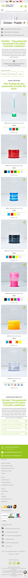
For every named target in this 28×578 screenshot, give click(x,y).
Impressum (11, 554)
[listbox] (14, 129)
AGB (3, 551)
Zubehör (20, 74)
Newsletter (3, 496)
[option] (10, 129)
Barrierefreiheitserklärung (11, 551)
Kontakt (17, 554)
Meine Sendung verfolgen (7, 465)
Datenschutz (22, 551)
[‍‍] (10, 563)
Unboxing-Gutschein (6, 482)
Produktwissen (4, 491)
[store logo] (14, 6)
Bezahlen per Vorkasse (6, 470)
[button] (24, 94)
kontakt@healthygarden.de (13, 452)
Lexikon (3, 488)
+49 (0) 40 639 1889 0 (12, 447)
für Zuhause (4, 74)
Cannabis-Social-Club (6, 498)
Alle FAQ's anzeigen (5, 463)
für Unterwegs (12, 74)
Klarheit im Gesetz (5, 479)
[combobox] (16, 11)
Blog (2, 493)
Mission (3, 477)
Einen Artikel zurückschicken (7, 468)
